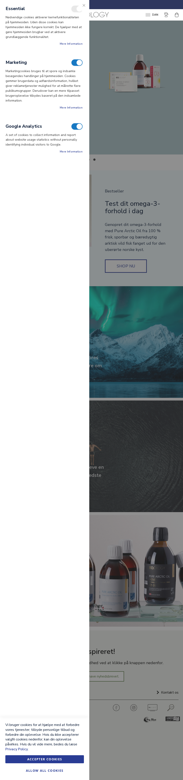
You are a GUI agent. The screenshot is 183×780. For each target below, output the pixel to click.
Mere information (71, 44)
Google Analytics (77, 126)
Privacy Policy (16, 749)
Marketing (77, 62)
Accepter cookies (44, 759)
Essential (77, 9)
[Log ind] (167, 14)
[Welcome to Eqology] (91, 15)
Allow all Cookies (45, 770)
